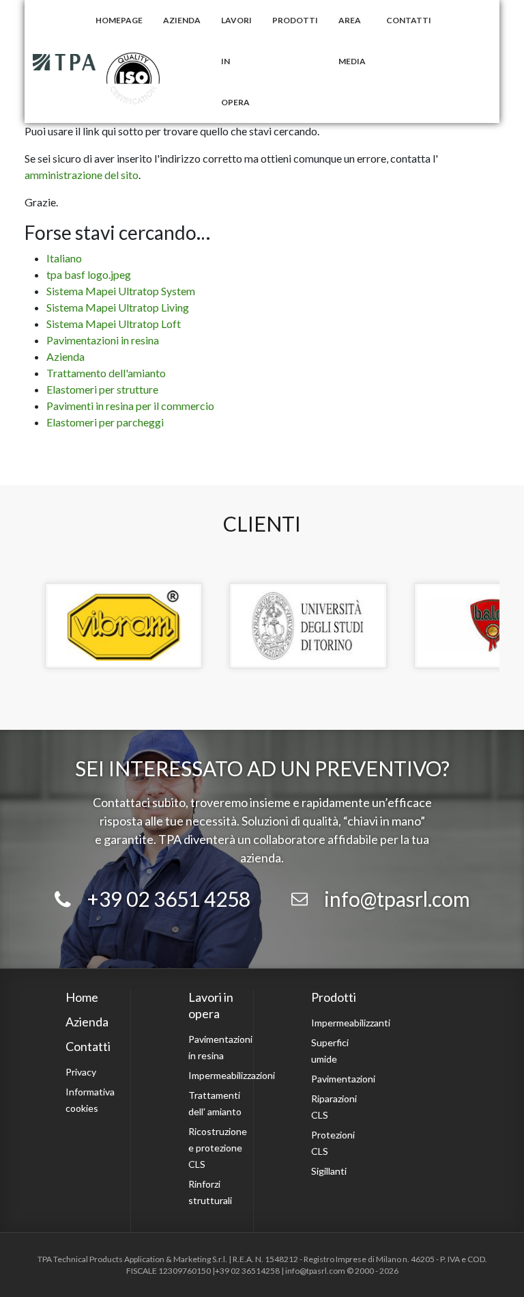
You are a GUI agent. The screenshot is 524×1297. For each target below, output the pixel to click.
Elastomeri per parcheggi (105, 421)
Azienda (182, 20)
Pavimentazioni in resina (102, 339)
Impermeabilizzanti (350, 1022)
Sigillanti (329, 1171)
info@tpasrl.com (397, 898)
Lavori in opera (236, 61)
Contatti (408, 20)
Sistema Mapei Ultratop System (120, 290)
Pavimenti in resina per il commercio (130, 405)
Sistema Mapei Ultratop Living (117, 307)
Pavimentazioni (343, 1078)
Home (82, 997)
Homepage (119, 20)
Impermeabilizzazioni (231, 1075)
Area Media (352, 40)
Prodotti (295, 20)
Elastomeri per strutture (102, 389)
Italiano (64, 257)
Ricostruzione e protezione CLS (217, 1147)
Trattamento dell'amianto (106, 372)
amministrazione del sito (82, 174)
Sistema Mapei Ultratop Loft (113, 323)
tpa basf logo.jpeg (88, 274)
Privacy (81, 1072)
